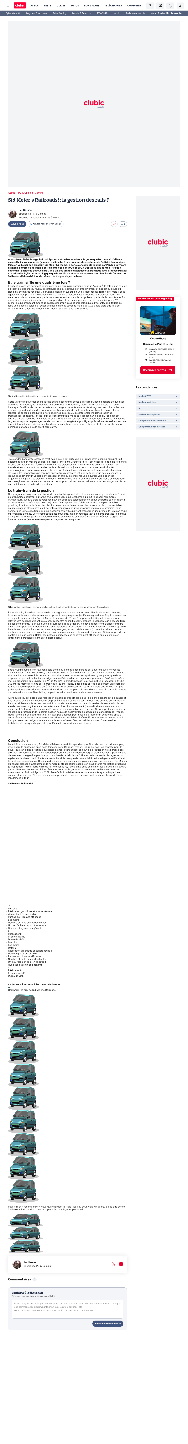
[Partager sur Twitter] (180, 1429)
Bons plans (91, 6)
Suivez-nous (17, 224)
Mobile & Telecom (81, 13)
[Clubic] (20, 5)
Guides (61, 6)
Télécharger (113, 6)
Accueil (12, 193)
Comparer (134, 6)
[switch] (170, 5)
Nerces (27, 210)
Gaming (39, 193)
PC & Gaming (59, 13)
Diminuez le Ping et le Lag (158, 344)
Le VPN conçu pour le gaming (155, 298)
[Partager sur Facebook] (180, 1419)
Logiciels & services (36, 13)
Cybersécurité (12, 13)
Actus (34, 6)
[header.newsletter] (160, 6)
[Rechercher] (150, 6)
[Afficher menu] (8, 6)
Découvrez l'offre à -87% (158, 370)
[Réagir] (114, 224)
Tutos (75, 6)
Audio (117, 13)
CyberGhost (158, 338)
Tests (47, 6)
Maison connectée (135, 13)
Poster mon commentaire (108, 1324)
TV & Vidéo (102, 13)
